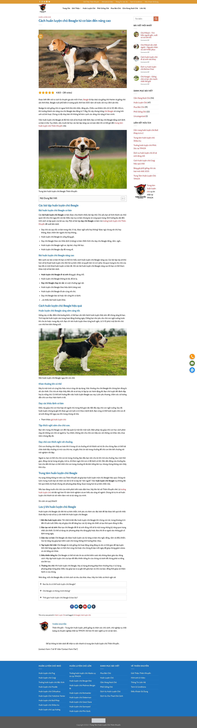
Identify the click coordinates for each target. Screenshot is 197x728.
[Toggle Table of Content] (121, 198)
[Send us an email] (44, 2)
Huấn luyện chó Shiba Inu (49, 705)
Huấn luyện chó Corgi (47, 678)
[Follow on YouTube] (49, 2)
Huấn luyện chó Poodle (48, 687)
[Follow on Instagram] (42, 2)
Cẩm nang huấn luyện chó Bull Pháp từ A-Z (146, 131)
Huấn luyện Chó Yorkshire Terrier (52, 696)
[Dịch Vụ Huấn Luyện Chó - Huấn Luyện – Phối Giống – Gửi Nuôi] (49, 8)
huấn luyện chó (86, 615)
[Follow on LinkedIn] (47, 2)
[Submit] (156, 18)
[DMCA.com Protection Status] (98, 720)
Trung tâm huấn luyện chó (151, 188)
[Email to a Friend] (81, 607)
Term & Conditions (136, 2)
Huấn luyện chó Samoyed (79, 706)
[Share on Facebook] (72, 607)
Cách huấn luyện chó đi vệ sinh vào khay (149, 58)
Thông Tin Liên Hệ (121, 2)
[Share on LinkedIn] (89, 607)
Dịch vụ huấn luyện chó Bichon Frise (148, 68)
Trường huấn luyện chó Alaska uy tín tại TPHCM (82, 674)
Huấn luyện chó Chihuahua (49, 691)
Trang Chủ (66, 8)
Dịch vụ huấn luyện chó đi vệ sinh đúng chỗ (145, 154)
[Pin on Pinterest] (85, 607)
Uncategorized (139, 116)
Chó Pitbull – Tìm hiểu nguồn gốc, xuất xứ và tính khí (149, 35)
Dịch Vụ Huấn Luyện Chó (110, 691)
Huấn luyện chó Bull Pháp (49, 700)
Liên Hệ (143, 8)
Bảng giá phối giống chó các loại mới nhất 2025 (145, 169)
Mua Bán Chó (116, 8)
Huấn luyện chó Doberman (80, 697)
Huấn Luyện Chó (89, 8)
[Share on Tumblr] (94, 607)
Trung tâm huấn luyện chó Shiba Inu (144, 139)
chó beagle (76, 615)
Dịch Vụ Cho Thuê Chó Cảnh (111, 696)
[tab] (83, 584)
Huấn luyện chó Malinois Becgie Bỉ (82, 687)
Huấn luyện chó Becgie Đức (80, 681)
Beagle (86, 99)
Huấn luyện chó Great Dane (80, 702)
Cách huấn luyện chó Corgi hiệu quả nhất (144, 162)
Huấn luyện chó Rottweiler (80, 693)
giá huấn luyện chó (58, 419)
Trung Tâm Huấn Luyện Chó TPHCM (145, 177)
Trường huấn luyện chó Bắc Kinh (51, 682)
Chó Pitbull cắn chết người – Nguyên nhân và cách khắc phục (149, 47)
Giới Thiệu (76, 8)
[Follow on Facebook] (40, 2)
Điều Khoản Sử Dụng (151, 2)
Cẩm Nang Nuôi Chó (130, 8)
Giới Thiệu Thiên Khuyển (91, 2)
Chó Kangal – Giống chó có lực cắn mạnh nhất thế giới (149, 78)
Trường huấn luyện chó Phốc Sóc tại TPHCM (145, 146)
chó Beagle (108, 111)
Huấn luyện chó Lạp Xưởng (49, 709)
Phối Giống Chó (103, 8)
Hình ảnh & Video (107, 2)
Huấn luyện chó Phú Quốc (80, 711)
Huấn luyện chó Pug (47, 673)
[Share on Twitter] (76, 607)
